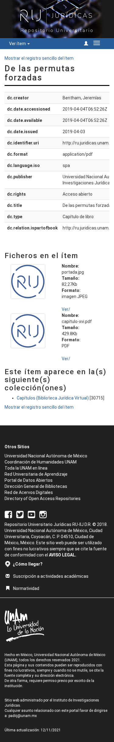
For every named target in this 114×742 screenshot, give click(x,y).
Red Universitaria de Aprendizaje (36, 474)
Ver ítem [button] (18, 43)
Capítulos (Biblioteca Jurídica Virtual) (53, 398)
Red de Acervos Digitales (29, 492)
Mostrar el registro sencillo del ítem (39, 58)
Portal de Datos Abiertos (29, 480)
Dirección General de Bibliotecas (36, 486)
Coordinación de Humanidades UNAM (41, 462)
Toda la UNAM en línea (26, 468)
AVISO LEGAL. (62, 554)
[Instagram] (43, 514)
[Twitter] (20, 514)
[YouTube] (31, 514)
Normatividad (26, 588)
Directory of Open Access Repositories (43, 498)
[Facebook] (8, 514)
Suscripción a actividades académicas (50, 576)
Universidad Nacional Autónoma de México (46, 455)
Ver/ (66, 309)
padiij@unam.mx (23, 716)
